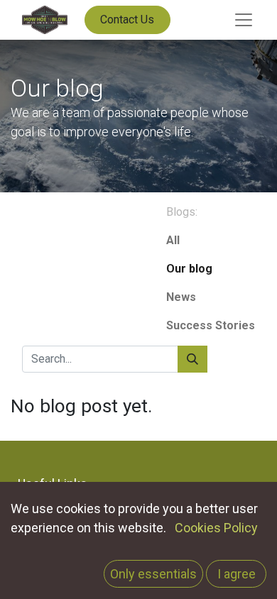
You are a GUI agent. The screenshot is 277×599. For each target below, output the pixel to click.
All (173, 240)
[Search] (192, 359)
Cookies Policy (216, 527)
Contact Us (127, 19)
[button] (153, 574)
